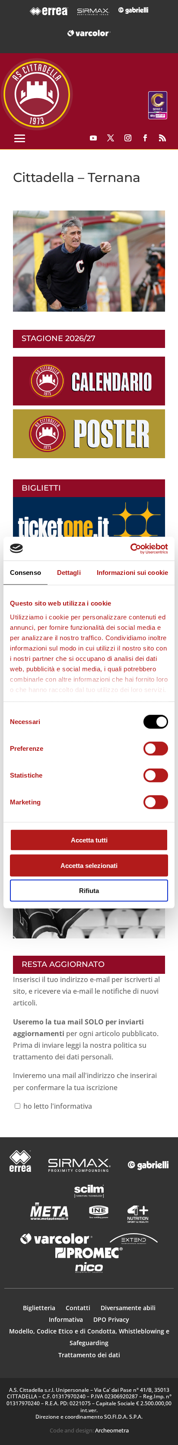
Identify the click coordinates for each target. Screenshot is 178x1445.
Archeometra (112, 1430)
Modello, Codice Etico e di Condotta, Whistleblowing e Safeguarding (89, 1337)
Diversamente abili (128, 1308)
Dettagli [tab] (69, 572)
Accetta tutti (89, 840)
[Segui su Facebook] (145, 138)
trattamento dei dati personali (62, 1057)
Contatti (79, 1308)
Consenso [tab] (25, 572)
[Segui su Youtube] (93, 138)
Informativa (67, 1319)
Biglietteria (39, 1308)
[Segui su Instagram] (128, 138)
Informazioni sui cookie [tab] (132, 572)
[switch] (155, 749)
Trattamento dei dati (89, 1355)
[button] (89, 261)
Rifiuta (89, 890)
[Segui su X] (111, 138)
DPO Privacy (111, 1319)
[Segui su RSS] (162, 138)
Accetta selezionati (89, 865)
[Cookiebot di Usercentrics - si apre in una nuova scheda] (130, 548)
